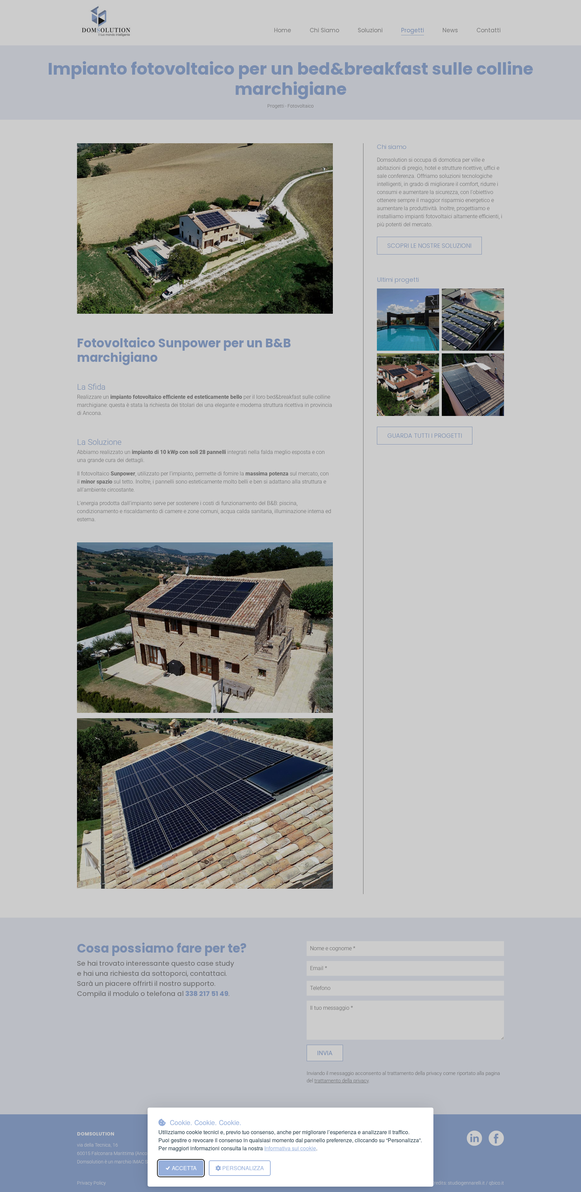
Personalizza (243, 1168)
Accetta (184, 1168)
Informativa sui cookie (290, 1148)
